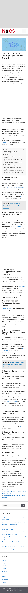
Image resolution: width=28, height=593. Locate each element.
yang (21, 196)
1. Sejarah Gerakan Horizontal (10, 151)
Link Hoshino (5, 574)
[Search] (23, 505)
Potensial (6, 489)
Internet (4, 568)
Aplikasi (4, 560)
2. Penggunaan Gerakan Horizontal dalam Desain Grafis (12, 153)
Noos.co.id (12, 588)
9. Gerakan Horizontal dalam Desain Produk (13, 172)
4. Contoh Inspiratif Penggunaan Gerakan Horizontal (12, 160)
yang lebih (23, 426)
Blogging (4, 563)
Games (4, 565)
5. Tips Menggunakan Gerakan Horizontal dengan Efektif (12, 163)
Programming (5, 579)
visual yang (5, 142)
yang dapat (22, 286)
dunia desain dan (7, 308)
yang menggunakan (12, 401)
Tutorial (4, 582)
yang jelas (20, 226)
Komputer (4, 571)
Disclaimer (18, 588)
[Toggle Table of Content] (23, 149)
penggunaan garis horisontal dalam (15, 187)
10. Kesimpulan (6, 174)
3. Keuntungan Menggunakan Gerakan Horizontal (12, 156)
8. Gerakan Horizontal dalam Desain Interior (13, 170)
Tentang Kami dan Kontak (16, 590)
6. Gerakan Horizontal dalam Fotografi (12, 165)
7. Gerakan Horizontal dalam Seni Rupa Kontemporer (12, 168)
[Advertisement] (14, 14)
